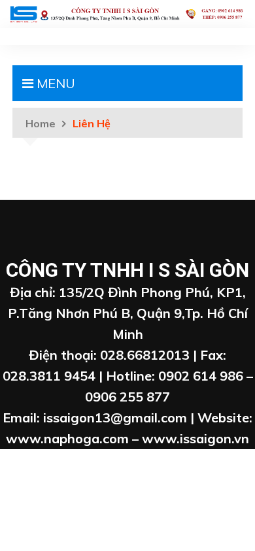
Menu (54, 83)
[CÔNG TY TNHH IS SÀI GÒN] (127, 13)
